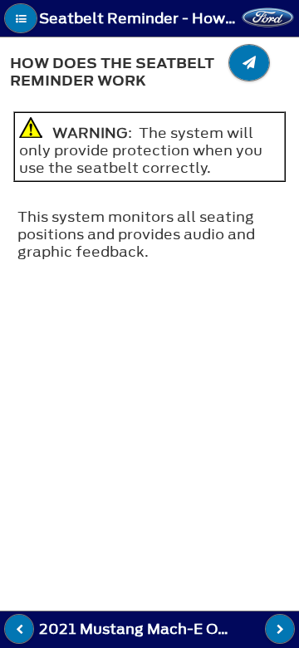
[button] (20, 18)
